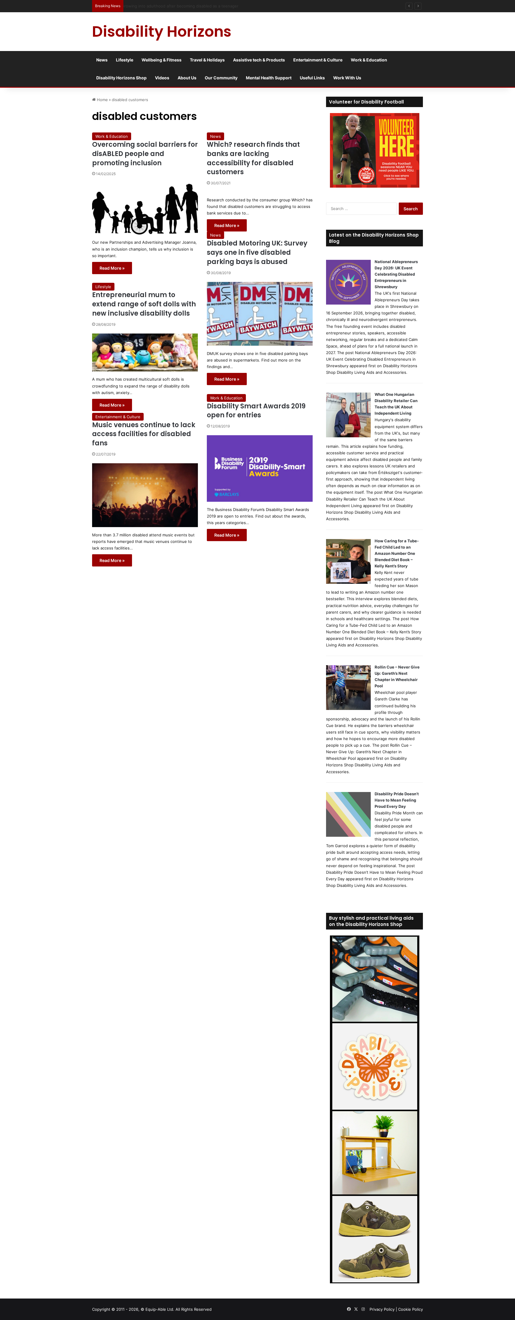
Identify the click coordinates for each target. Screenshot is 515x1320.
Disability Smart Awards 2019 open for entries (256, 411)
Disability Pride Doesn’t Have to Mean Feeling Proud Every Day (397, 800)
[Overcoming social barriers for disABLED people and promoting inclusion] (145, 208)
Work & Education (369, 59)
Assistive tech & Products (259, 59)
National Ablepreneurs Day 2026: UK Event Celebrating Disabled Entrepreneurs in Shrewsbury (396, 274)
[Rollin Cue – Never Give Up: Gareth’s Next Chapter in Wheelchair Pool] (348, 708)
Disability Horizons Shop (121, 77)
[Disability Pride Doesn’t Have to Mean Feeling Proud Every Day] (348, 835)
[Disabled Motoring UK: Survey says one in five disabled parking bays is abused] (260, 314)
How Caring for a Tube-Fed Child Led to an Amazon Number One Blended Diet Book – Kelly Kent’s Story (397, 553)
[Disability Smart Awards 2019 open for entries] (260, 468)
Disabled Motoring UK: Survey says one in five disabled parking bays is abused (257, 252)
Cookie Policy (410, 1309)
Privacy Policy (382, 1309)
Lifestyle (124, 59)
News (102, 59)
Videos (162, 77)
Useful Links (312, 77)
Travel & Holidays (207, 59)
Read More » (112, 268)
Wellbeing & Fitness (162, 59)
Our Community (221, 77)
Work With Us (347, 77)
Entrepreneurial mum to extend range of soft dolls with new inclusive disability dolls (144, 304)
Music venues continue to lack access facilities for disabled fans (143, 434)
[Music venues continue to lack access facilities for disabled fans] (145, 495)
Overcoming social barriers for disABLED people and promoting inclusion (145, 154)
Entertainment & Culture (317, 59)
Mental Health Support (268, 77)
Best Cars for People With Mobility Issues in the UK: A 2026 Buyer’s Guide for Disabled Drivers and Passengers (229, 6)
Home (102, 99)
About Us (187, 77)
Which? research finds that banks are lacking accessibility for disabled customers (253, 158)
